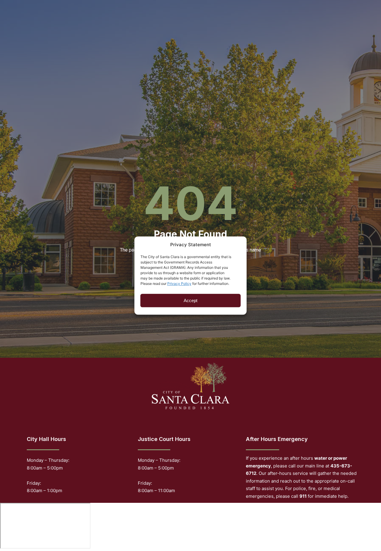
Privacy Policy (179, 283)
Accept (190, 300)
